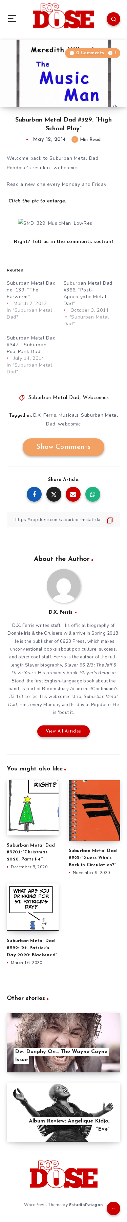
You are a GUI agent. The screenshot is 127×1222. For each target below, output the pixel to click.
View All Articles (63, 731)
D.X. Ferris (45, 415)
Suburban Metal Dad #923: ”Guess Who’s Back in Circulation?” (93, 858)
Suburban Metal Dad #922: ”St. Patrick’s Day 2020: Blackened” (32, 948)
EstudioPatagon (86, 1204)
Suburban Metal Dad (54, 397)
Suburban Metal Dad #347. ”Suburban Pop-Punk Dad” (31, 345)
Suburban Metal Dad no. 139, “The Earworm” (31, 290)
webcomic (69, 424)
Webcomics (96, 397)
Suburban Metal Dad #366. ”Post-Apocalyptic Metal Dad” (88, 293)
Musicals (69, 415)
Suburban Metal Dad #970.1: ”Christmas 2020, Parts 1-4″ (31, 852)
